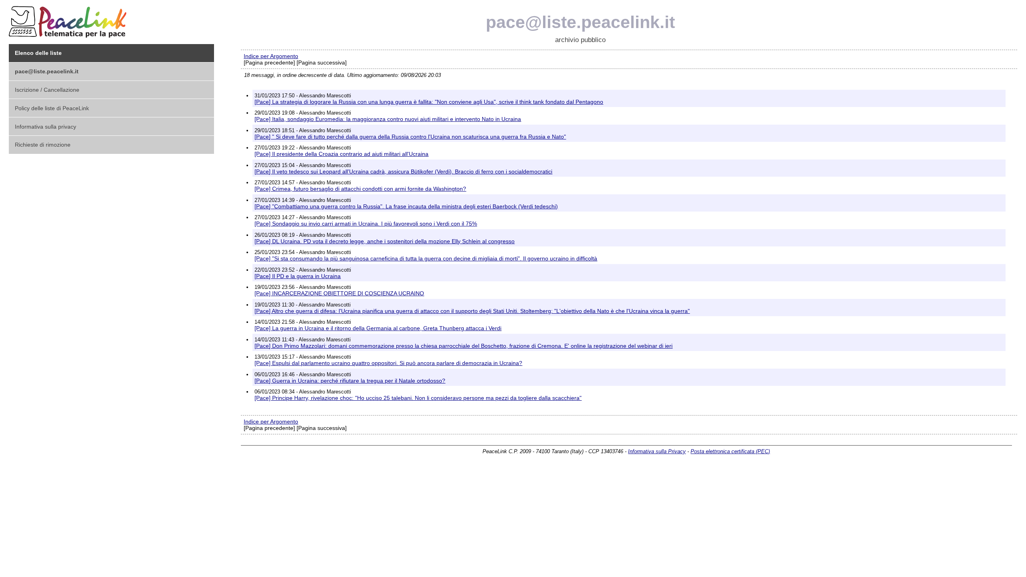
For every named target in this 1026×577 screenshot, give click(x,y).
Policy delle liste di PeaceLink (52, 108)
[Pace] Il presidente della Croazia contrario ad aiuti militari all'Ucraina (341, 154)
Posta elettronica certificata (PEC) (730, 451)
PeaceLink (69, 19)
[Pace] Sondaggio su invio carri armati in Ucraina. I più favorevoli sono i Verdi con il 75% (365, 223)
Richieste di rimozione (43, 144)
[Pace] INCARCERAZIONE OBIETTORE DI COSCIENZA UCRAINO (339, 293)
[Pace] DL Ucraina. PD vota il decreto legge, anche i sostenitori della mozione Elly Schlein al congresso (384, 241)
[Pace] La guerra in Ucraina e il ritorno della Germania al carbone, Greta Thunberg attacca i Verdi (377, 328)
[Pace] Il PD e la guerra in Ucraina (297, 276)
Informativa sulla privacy (45, 126)
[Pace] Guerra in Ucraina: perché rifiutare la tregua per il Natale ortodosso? (349, 380)
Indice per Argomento (271, 56)
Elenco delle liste (38, 53)
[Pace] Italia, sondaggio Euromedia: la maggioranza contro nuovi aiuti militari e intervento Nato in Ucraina (387, 119)
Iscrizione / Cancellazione (47, 90)
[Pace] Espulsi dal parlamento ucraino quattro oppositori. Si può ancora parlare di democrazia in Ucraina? (388, 363)
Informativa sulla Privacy (657, 451)
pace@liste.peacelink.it (580, 22)
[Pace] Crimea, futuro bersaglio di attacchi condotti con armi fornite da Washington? (360, 189)
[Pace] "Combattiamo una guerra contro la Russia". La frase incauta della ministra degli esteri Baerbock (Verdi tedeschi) (406, 206)
